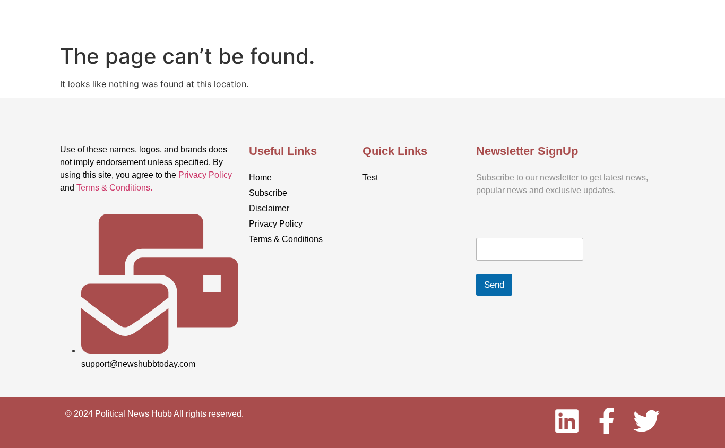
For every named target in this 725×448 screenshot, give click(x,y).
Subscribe (557, 17)
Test (354, 17)
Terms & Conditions (286, 239)
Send (494, 285)
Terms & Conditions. (114, 187)
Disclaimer (269, 208)
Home (159, 17)
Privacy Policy (205, 174)
